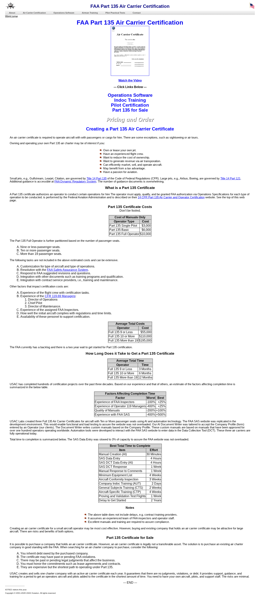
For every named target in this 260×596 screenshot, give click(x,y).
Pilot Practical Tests (115, 13)
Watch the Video (130, 80)
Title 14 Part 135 (97, 178)
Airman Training (90, 13)
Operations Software (63, 13)
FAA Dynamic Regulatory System (75, 181)
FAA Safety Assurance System (67, 269)
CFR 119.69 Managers (60, 296)
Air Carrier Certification (34, 13)
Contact (137, 13)
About (12, 13)
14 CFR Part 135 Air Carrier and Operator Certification (171, 197)
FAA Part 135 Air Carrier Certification (130, 22)
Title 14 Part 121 (230, 178)
